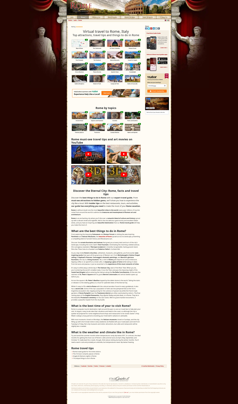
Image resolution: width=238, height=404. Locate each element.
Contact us (163, 17)
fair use (126, 392)
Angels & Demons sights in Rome (84, 356)
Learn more (163, 67)
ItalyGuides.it (155, 98)
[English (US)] (165, 20)
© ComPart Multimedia (147, 366)
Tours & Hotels (148, 17)
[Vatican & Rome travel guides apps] (151, 64)
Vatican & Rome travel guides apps (157, 54)
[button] (88, 154)
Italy (72, 17)
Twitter (96, 366)
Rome (83, 17)
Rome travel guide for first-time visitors (87, 352)
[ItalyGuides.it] (119, 379)
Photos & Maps (130, 17)
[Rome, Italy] (119, 7)
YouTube (90, 366)
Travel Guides (112, 17)
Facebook (83, 366)
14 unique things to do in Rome (84, 358)
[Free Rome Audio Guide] (151, 43)
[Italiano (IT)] (168, 20)
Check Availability (158, 91)
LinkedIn (108, 366)
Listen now (163, 47)
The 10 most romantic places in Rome (86, 354)
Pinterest (102, 366)
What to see (96, 17)
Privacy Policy (160, 366)
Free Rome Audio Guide (154, 33)
